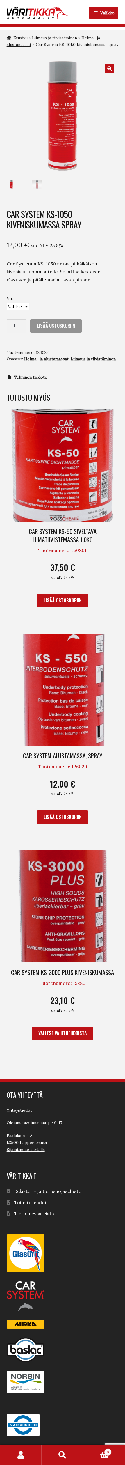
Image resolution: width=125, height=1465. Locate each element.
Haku (62, 1455)
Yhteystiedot (19, 1110)
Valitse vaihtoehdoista (62, 1033)
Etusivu (20, 37)
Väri (11, 298)
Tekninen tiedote (30, 377)
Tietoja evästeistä (34, 1213)
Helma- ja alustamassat (46, 358)
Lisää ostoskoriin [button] (63, 600)
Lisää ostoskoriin (56, 325)
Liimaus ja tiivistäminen (54, 37)
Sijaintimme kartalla (26, 1149)
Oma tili (21, 1455)
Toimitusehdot (30, 1202)
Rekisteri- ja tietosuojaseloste (47, 1191)
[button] (109, 68)
